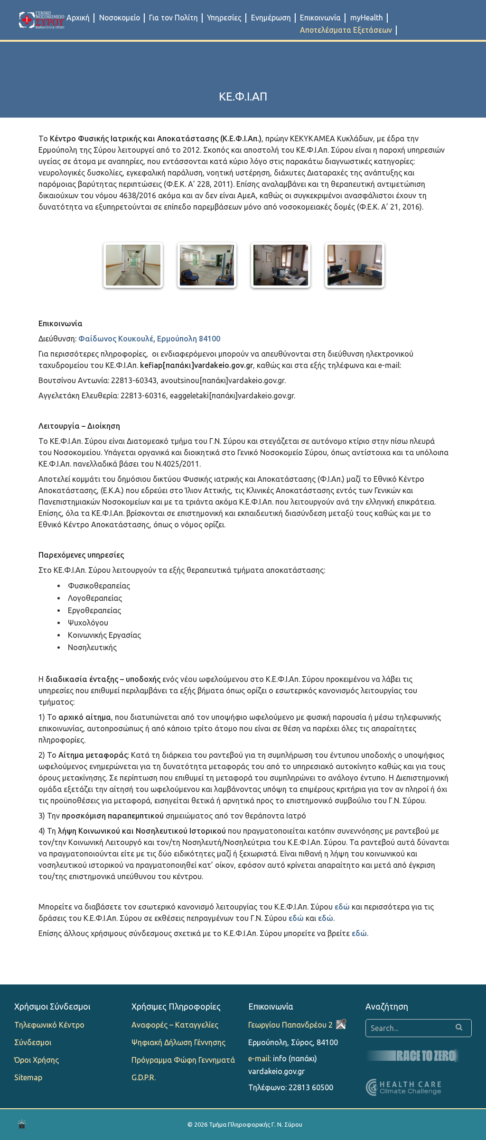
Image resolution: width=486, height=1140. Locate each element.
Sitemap (28, 1077)
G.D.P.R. (143, 1077)
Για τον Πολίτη (173, 17)
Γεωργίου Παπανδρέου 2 (290, 1024)
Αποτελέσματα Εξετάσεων (346, 30)
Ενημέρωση (271, 17)
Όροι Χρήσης (36, 1060)
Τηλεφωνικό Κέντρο (49, 1024)
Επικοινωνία (320, 17)
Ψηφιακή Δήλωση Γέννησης (178, 1042)
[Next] (367, 265)
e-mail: (259, 1058)
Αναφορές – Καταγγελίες (174, 1024)
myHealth (366, 17)
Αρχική (78, 17)
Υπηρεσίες (224, 17)
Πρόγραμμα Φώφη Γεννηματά (183, 1060)
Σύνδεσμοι (32, 1042)
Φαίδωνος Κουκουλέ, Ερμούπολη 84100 (149, 338)
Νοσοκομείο (119, 17)
